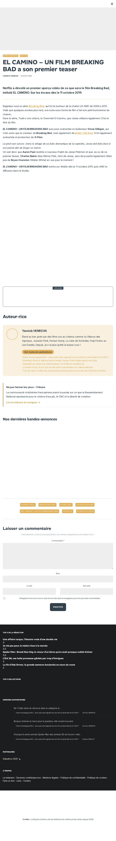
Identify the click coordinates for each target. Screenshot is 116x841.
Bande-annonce (11, 56)
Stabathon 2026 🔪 (12, 759)
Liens (19, 781)
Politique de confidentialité (73, 777)
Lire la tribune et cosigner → (23, 402)
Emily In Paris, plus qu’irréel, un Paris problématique (57, 296)
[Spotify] (70, 811)
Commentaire (58, 541)
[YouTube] (54, 811)
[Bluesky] (62, 811)
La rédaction (8, 777)
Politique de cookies (97, 777)
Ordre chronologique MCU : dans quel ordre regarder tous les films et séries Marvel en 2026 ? (65, 357)
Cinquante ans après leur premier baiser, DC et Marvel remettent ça (53, 364)
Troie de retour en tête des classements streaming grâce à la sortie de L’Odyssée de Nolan (64, 370)
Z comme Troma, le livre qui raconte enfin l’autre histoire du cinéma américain (57, 367)
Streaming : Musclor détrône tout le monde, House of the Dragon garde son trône (59, 360)
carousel (66, 505)
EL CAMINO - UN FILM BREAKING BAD (40, 511)
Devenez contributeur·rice (28, 777)
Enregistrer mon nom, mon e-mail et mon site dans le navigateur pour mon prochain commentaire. (60, 598)
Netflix (24, 56)
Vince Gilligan (86, 511)
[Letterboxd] (66, 811)
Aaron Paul (28, 505)
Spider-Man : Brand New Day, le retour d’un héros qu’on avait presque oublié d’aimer (48, 651)
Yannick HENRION (10, 76)
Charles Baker (86, 505)
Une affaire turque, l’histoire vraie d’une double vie (30, 639)
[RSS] (74, 811)
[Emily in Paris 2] (13, 297)
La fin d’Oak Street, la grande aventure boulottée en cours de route (39, 664)
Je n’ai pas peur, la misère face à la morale (25, 645)
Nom (58, 573)
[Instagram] (50, 811)
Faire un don (9, 781)
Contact (27, 781)
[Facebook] (42, 811)
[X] (46, 811)
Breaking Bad (48, 505)
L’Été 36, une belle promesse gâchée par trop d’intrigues (33, 658)
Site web (86, 586)
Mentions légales (51, 777)
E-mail (29, 586)
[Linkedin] (58, 811)
